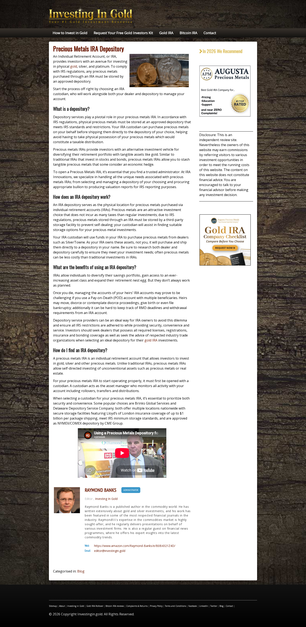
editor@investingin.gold (109, 550)
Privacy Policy (156, 606)
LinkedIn (203, 606)
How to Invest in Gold (70, 32)
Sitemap (53, 606)
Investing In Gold (106, 499)
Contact (210, 32)
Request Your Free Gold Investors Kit (123, 32)
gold (73, 66)
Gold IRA (166, 32)
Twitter (213, 606)
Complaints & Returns (137, 606)
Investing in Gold (75, 606)
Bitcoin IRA (188, 32)
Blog (81, 571)
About (62, 606)
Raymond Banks (100, 490)
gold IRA (150, 340)
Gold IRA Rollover (94, 606)
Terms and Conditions (175, 606)
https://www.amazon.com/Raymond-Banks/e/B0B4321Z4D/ (134, 545)
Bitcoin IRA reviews (115, 606)
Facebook (192, 606)
